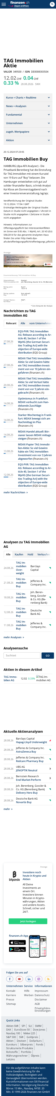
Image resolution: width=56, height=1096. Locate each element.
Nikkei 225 (29, 1033)
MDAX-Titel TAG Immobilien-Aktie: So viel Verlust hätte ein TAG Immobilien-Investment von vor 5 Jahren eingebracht (35, 385)
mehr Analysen (12, 637)
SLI (30, 1026)
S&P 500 (11, 1037)
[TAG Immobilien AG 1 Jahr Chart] (44, 678)
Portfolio (26, 1052)
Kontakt (10, 991)
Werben (28, 995)
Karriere (11, 995)
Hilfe (26, 991)
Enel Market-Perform (28, 780)
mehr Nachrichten (14, 492)
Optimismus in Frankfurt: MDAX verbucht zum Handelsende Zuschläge (33, 402)
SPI (23, 1026)
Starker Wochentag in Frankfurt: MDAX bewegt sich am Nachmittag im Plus (35, 418)
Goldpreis (32, 1037)
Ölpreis (35, 1055)
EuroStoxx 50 (22, 1029)
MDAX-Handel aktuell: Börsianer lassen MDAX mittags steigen (34, 435)
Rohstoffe (12, 1052)
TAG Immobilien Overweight (21, 568)
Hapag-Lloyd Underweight (31, 742)
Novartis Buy (24, 802)
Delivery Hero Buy (27, 792)
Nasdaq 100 (13, 1033)
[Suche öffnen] (52, 4)
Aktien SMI (12, 1026)
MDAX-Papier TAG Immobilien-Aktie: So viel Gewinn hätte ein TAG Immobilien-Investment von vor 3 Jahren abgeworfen (35, 451)
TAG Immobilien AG (10, 678)
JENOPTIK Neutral (26, 770)
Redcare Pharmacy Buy (30, 761)
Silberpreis (26, 1044)
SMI (21, 1037)
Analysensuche (16, 648)
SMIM (38, 1026)
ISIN (27, 71)
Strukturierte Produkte (19, 1048)
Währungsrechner (17, 1055)
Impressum (41, 991)
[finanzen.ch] (19, 2)
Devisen (21, 1040)
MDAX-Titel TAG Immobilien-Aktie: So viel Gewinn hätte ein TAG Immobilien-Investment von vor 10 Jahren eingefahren (35, 365)
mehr (7, 809)
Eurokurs (11, 1044)
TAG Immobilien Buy (21, 582)
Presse (10, 999)
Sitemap (11, 1004)
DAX (8, 1029)
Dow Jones (39, 1029)
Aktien (10, 1040)
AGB (37, 1004)
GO (48, 655)
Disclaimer (41, 999)
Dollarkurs (35, 1040)
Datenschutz (42, 995)
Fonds (39, 1044)
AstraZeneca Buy (26, 751)
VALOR (8, 71)
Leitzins (10, 1059)
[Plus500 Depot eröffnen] (18, 5)
